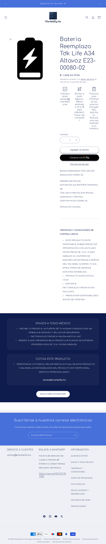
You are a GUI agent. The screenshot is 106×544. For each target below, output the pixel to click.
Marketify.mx (19, 539)
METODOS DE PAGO (81, 500)
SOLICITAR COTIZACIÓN (53, 394)
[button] (6, 17)
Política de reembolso (52, 539)
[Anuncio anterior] (5, 4)
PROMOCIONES (78, 506)
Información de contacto (61, 542)
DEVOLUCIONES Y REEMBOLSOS (80, 492)
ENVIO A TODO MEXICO (82, 462)
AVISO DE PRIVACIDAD (81, 478)
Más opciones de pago (79, 164)
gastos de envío (87, 79)
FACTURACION (78, 484)
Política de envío (43, 542)
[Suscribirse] (75, 435)
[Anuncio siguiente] (101, 4)
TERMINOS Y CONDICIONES (78, 470)
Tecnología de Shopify (33, 539)
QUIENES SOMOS (79, 456)
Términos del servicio (90, 539)
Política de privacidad (71, 539)
